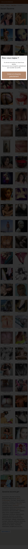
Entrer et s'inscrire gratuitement (14, 75)
